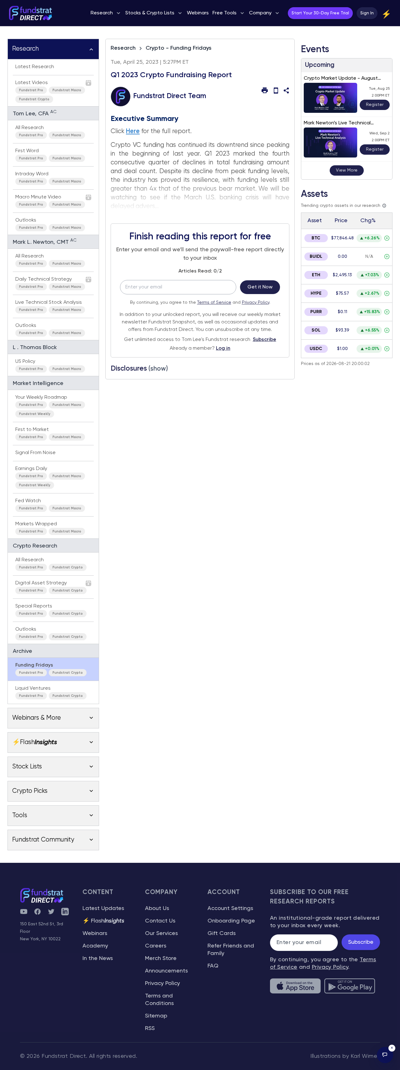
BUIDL (316, 256)
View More (347, 170)
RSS (150, 1028)
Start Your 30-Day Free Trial (320, 13)
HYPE (316, 293)
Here (133, 131)
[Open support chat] (385, 1055)
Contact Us (160, 921)
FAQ (213, 966)
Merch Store (161, 958)
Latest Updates (103, 908)
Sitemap (156, 1016)
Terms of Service (214, 302)
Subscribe (264, 339)
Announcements (166, 971)
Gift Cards (222, 933)
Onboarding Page (231, 921)
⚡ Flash (103, 921)
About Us (157, 908)
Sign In (367, 13)
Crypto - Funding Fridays (179, 48)
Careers (155, 946)
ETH (316, 275)
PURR (316, 312)
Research (123, 48)
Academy (95, 946)
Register (374, 104)
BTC (316, 238)
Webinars (94, 933)
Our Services (161, 933)
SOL (316, 330)
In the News (97, 958)
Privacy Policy (255, 302)
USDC (316, 349)
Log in (223, 348)
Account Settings (230, 908)
